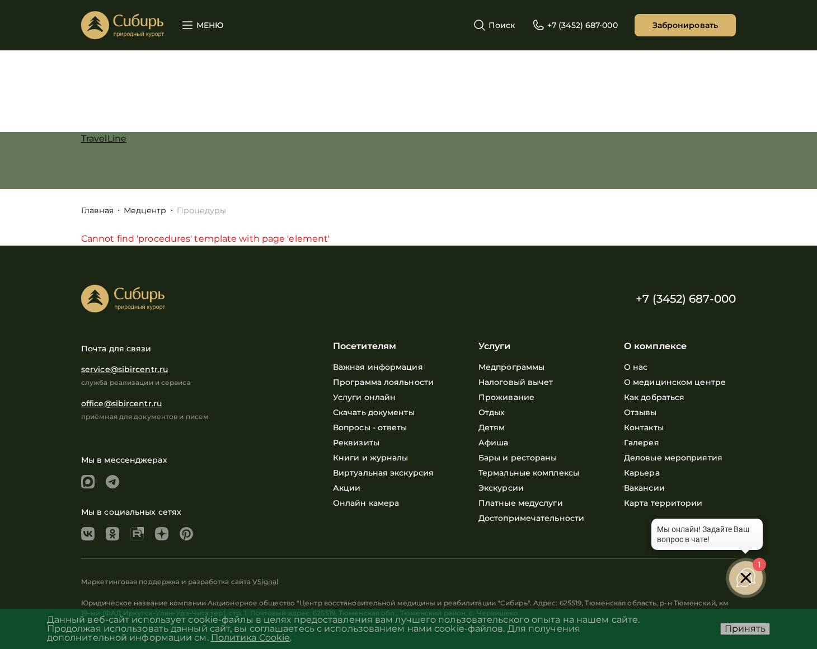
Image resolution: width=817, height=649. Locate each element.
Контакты (644, 427)
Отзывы (640, 412)
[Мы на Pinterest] (186, 533)
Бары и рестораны (517, 458)
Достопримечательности (531, 518)
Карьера (642, 473)
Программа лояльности (383, 382)
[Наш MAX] (88, 481)
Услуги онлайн (364, 397)
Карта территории (663, 503)
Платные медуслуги (520, 503)
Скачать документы (374, 412)
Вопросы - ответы (370, 427)
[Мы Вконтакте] (88, 533)
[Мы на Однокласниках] (112, 533)
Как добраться (654, 397)
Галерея (641, 443)
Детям (491, 427)
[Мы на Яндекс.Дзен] (161, 533)
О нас (636, 367)
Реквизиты (356, 443)
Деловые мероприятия (673, 458)
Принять (745, 628)
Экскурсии (501, 488)
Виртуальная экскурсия (383, 473)
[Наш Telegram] (112, 481)
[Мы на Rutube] (137, 533)
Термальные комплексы (528, 473)
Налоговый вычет (515, 382)
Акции (347, 488)
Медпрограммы (511, 367)
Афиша (493, 443)
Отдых (491, 412)
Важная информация (378, 367)
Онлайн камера (366, 503)
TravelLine (103, 138)
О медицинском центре (675, 382)
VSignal (265, 581)
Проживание (506, 397)
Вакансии (644, 488)
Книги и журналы (370, 458)
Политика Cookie (250, 637)
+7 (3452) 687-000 (686, 298)
